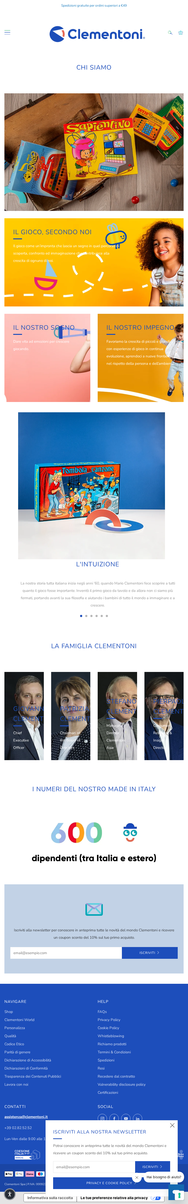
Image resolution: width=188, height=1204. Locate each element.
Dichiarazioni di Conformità (26, 1068)
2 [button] (86, 616)
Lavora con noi (16, 1084)
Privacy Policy (109, 1019)
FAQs (102, 1011)
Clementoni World (19, 1019)
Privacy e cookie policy (109, 1183)
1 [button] (81, 616)
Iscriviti (147, 953)
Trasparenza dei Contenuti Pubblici (32, 1076)
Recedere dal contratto (116, 1076)
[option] (94, 513)
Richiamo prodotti (112, 1044)
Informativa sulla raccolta (50, 1197)
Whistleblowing (111, 1036)
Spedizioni (106, 1060)
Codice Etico (14, 1044)
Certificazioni (108, 1092)
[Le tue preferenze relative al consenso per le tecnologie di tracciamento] (179, 1195)
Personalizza (14, 1027)
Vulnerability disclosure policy (122, 1084)
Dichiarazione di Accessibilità (27, 1060)
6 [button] (107, 616)
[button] (10, 1194)
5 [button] (102, 616)
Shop (8, 1011)
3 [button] (91, 616)
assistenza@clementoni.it (26, 1116)
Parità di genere (17, 1052)
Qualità (10, 1036)
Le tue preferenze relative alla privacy (114, 1197)
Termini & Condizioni (114, 1052)
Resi (101, 1068)
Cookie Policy (108, 1027)
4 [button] (96, 616)
